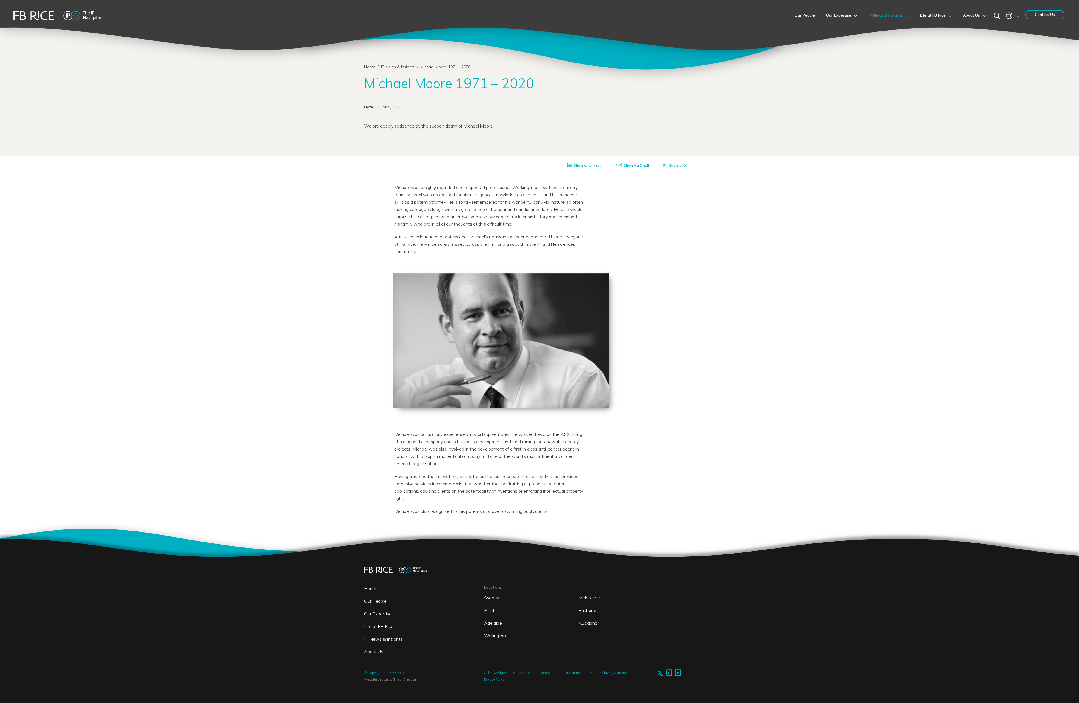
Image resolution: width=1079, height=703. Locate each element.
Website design (376, 679)
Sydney (491, 597)
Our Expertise (378, 613)
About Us (373, 651)
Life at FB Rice (378, 626)
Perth (490, 610)
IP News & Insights (398, 66)
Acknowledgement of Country (507, 672)
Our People (375, 601)
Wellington (495, 635)
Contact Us (1045, 14)
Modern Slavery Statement (610, 672)
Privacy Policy (494, 679)
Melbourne (589, 597)
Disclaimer (573, 672)
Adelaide (493, 623)
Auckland (588, 623)
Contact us (547, 672)
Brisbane (587, 610)
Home (369, 66)
